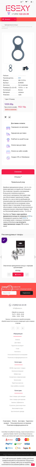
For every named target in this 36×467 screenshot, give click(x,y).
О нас (17, 348)
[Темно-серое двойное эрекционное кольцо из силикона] (18, 49)
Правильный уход (18, 182)
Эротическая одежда (17, 411)
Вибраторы (17, 374)
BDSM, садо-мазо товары (17, 368)
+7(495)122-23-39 (19, 305)
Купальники (17, 380)
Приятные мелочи (17, 383)
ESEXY (24, 218)
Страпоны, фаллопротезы (17, 405)
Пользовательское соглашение (17, 354)
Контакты (17, 351)
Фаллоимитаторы (17, 408)
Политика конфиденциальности (17, 357)
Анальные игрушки (17, 371)
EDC (29, 216)
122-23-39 (20, 14)
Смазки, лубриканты (17, 402)
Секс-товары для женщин (17, 396)
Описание (18, 172)
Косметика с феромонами (18, 377)
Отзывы (18, 177)
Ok (33, 464)
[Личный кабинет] (31, 2)
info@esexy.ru (17, 308)
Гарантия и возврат (17, 345)
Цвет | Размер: (10, 99)
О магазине (7, 421)
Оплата (17, 339)
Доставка (17, 342)
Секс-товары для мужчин (17, 399)
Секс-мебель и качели (17, 386)
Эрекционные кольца (11, 25)
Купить (19, 274)
